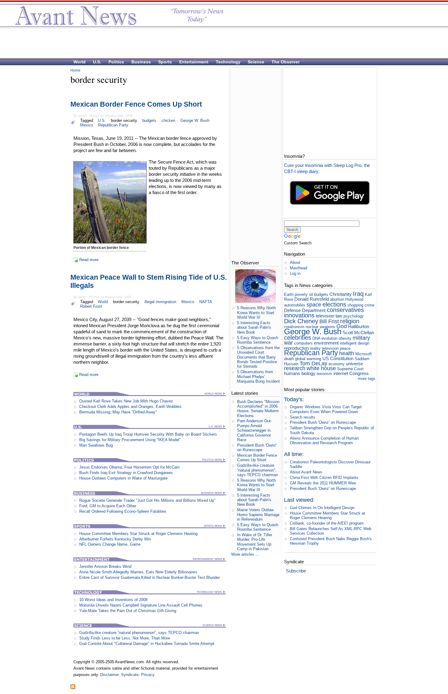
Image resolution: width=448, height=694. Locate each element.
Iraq (358, 293)
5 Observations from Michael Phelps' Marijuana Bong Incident (258, 377)
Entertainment (193, 61)
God (341, 326)
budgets (149, 120)
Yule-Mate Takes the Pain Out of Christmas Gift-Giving (127, 610)
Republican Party (113, 125)
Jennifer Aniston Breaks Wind (105, 566)
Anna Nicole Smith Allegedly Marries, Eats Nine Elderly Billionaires (138, 572)
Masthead (298, 268)
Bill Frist (329, 321)
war (288, 343)
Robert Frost (91, 306)
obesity (345, 338)
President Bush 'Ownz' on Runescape (257, 447)
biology (308, 373)
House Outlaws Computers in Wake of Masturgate (123, 478)
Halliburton (358, 326)
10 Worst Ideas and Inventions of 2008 (113, 599)
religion (349, 320)
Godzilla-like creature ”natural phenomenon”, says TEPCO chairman (139, 632)
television (325, 315)
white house (321, 368)
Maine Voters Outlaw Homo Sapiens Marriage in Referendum (258, 515)
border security (124, 120)
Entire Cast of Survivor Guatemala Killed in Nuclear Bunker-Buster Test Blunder (149, 577)
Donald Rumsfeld (311, 299)
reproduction (296, 348)
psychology (353, 316)
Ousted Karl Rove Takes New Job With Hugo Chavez (126, 401)
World (79, 61)
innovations (299, 315)
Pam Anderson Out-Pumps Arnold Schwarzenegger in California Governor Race (254, 430)
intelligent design (354, 343)
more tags (366, 378)
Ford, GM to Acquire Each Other (107, 506)
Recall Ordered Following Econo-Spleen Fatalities (122, 511)
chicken (168, 120)
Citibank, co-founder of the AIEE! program (327, 523)
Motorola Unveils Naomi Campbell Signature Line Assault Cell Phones (140, 605)
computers (303, 343)
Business (141, 61)
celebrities (297, 337)
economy (337, 364)
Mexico (86, 125)
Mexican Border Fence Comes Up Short (136, 104)
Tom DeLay (313, 363)
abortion (337, 299)
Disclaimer (109, 674)
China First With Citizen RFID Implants (324, 477)
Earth (288, 294)
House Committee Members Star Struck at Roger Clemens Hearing (138, 533)
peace (345, 348)
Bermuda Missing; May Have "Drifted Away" (118, 412)
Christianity (340, 294)
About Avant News (306, 472)
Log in (295, 273)
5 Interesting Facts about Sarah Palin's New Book (254, 327)
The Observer (286, 61)
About (295, 262)
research (294, 368)
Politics (116, 61)
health (346, 353)
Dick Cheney (301, 320)
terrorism (324, 373)
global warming (308, 358)
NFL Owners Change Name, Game (109, 544)
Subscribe (296, 570)
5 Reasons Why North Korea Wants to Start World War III (256, 313)
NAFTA (205, 301)
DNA (316, 338)
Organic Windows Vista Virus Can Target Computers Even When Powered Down (326, 409)
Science (256, 61)
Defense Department (304, 310)
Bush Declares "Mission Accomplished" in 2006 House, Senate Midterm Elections (258, 408)
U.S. (97, 61)
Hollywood (354, 299)
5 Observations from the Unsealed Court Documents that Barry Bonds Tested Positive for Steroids (258, 357)
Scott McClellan (358, 332)
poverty (301, 294)
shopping (355, 305)
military (361, 338)
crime (369, 305)
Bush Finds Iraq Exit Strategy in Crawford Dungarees (126, 472)
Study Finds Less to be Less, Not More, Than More (124, 638)
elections (334, 304)
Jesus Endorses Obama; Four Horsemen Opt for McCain (129, 467)
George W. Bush (194, 120)
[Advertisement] (221, 43)
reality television (324, 348)
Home (75, 70)
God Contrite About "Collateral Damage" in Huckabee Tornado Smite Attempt (146, 643)
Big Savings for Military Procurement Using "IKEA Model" (130, 439)
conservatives (345, 309)
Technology (228, 61)
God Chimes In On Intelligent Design (322, 507)
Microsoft (363, 354)
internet (340, 373)
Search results (302, 417)
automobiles (294, 305)
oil (311, 294)
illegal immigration (160, 301)
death (289, 358)
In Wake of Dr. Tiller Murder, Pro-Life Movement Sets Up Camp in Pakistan (254, 542)
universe (354, 363)
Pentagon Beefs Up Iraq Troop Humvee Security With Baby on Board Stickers (148, 434)
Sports (165, 61)
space (314, 305)
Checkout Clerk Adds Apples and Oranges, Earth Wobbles (130, 406)
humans (292, 373)
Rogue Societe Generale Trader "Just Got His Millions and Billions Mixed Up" (147, 500)
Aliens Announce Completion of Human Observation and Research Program (324, 440)
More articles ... (245, 554)
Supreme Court (350, 368)
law (339, 315)
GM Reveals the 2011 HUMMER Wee (323, 483)
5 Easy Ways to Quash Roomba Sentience (257, 340)
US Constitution (338, 358)
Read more (88, 259)
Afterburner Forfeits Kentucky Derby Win (115, 539)
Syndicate (130, 674)
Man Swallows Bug (96, 445)
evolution (329, 338)
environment (326, 342)
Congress (359, 373)
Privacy (147, 674)
